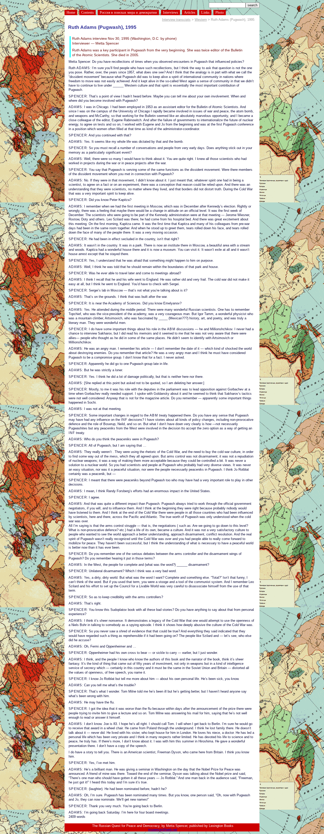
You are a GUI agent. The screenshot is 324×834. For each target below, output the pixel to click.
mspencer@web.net (162, 829)
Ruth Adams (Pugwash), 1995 (102, 27)
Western (201, 20)
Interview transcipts (176, 20)
